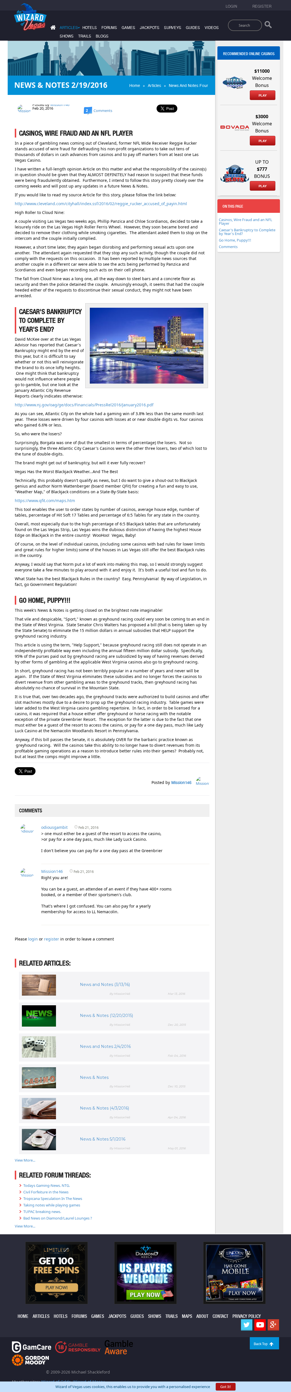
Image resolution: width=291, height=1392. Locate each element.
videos (212, 28)
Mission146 (59, 104)
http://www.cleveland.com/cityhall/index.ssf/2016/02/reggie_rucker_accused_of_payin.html (101, 203)
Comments (228, 246)
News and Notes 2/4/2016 (105, 1046)
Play (263, 95)
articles (41, 1316)
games (128, 28)
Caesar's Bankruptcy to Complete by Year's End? (247, 231)
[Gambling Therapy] (30, 1359)
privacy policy (246, 1316)
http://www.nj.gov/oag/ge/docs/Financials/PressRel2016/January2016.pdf (84, 404)
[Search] (268, 26)
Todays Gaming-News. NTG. (46, 1185)
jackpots (149, 28)
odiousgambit (54, 827)
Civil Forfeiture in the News (45, 1192)
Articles (154, 85)
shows (67, 36)
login (33, 939)
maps (187, 1316)
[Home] (52, 28)
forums (109, 28)
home (23, 1316)
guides (193, 28)
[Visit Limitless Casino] (56, 1272)
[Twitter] (246, 1325)
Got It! (225, 1386)
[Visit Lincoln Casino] (234, 1272)
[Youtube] (260, 1325)
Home (134, 85)
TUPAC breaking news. (42, 1211)
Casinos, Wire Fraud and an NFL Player (245, 221)
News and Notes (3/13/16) (105, 984)
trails (84, 36)
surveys (172, 28)
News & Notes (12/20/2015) (106, 1015)
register (52, 939)
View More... (25, 1160)
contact (220, 1316)
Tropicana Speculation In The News (52, 1198)
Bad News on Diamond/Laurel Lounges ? (57, 1218)
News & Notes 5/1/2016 (102, 1139)
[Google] (273, 1325)
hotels (89, 28)
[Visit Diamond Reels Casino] (145, 1272)
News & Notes (94, 1077)
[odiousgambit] (27, 828)
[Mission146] (24, 108)
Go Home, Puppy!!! (235, 240)
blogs (102, 36)
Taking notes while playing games (51, 1205)
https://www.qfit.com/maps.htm (45, 500)
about (202, 1316)
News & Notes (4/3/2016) (104, 1108)
